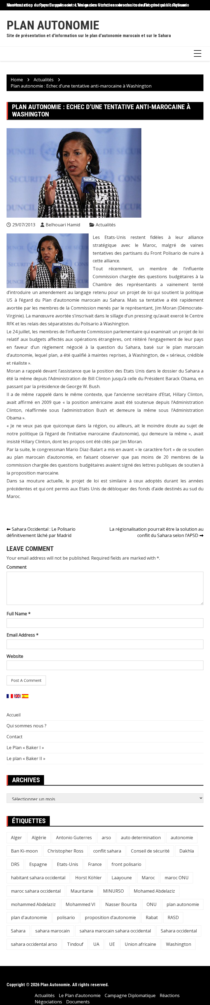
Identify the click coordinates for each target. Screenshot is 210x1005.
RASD (173, 917)
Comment (17, 567)
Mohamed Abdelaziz (154, 891)
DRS (15, 864)
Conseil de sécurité (150, 851)
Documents (78, 1002)
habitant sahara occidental (38, 878)
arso (106, 838)
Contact (14, 737)
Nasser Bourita (121, 904)
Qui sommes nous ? (26, 726)
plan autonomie (183, 904)
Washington (178, 944)
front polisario (126, 864)
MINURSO (113, 891)
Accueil (14, 715)
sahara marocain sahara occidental (115, 931)
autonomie (182, 838)
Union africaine (140, 944)
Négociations (48, 1002)
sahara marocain (52, 931)
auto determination (141, 838)
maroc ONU (177, 878)
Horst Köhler (88, 878)
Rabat (152, 917)
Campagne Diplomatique (130, 995)
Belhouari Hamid (63, 225)
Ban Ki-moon (24, 851)
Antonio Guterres (74, 838)
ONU (152, 904)
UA (96, 944)
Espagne (38, 864)
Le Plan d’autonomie (80, 995)
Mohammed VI (80, 904)
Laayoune (122, 878)
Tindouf (75, 944)
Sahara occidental (179, 931)
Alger (16, 838)
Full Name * (19, 614)
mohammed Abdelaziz (33, 904)
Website (15, 656)
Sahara (18, 931)
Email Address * (23, 635)
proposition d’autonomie (110, 917)
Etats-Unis (67, 864)
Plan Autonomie (53, 25)
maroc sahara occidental (36, 891)
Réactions (170, 995)
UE (112, 944)
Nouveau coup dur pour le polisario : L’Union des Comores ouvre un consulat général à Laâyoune (97, 5)
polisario (66, 917)
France (95, 864)
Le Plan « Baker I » (25, 748)
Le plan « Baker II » (26, 758)
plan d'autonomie (29, 917)
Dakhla (186, 851)
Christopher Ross (65, 851)
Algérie (39, 838)
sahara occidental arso (34, 944)
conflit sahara (107, 851)
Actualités (106, 225)
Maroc (148, 878)
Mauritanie (82, 891)
